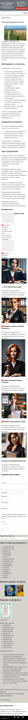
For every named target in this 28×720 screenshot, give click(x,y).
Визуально (3, 482)
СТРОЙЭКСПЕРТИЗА (8, 547)
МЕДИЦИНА (6, 571)
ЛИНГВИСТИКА (7, 573)
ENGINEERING (6, 551)
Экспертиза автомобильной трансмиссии (13, 461)
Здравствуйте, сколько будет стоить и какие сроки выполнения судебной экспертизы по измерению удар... (14, 669)
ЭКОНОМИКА (6, 569)
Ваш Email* (4, 492)
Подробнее (16, 715)
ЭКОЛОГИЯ (6, 567)
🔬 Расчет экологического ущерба (11, 287)
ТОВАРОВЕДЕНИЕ (7, 565)
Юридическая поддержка (7, 536)
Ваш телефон (4, 502)
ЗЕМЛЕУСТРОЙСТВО (5, 18)
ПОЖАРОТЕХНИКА (8, 561)
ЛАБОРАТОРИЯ (7, 553)
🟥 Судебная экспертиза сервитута (5, 255)
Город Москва (7, 625)
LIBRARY (5, 577)
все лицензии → (4, 620)
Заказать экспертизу (21, 8)
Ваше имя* (4, 496)
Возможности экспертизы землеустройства (13, 206)
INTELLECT (6, 575)
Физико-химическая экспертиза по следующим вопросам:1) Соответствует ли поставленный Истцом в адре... (15, 675)
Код (5, 482)
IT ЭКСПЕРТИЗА (7, 563)
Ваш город (4, 508)
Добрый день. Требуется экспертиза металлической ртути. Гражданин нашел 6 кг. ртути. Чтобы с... (15, 681)
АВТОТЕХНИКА (7, 555)
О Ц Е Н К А (6, 557)
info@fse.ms (21, 6)
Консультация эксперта (6, 651)
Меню (25, 13)
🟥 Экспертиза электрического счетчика (13, 421)
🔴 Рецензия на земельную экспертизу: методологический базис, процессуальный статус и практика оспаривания (7, 232)
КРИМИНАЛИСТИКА (8, 549)
